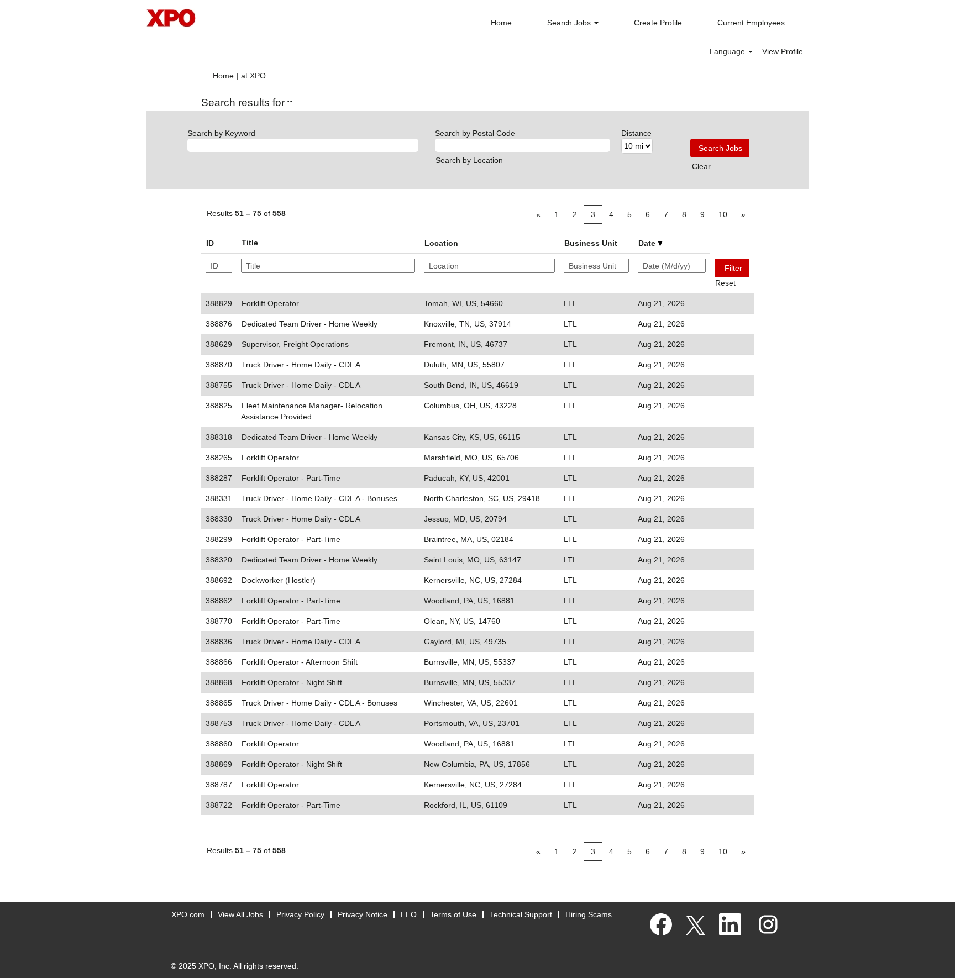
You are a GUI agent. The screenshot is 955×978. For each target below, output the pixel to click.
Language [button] (728, 51)
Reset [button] (725, 282)
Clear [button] (701, 166)
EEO (409, 914)
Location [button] (441, 243)
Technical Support (521, 914)
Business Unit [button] (590, 243)
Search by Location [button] (469, 160)
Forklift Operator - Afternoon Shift (300, 662)
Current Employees (751, 22)
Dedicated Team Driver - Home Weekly (309, 323)
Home (501, 22)
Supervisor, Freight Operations (295, 344)
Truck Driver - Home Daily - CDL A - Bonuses (319, 498)
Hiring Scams (588, 914)
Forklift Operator (270, 303)
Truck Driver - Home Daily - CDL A (301, 364)
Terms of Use (453, 914)
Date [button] (648, 243)
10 (722, 214)
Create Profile (658, 22)
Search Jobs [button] (570, 22)
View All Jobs (240, 914)
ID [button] (210, 243)
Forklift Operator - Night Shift (292, 682)
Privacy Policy (300, 914)
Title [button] (250, 242)
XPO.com (187, 914)
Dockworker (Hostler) (279, 580)
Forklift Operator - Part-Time (291, 478)
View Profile (782, 51)
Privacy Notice (362, 914)
